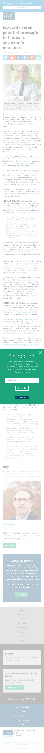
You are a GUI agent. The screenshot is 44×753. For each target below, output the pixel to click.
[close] (40, 352)
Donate (22, 397)
